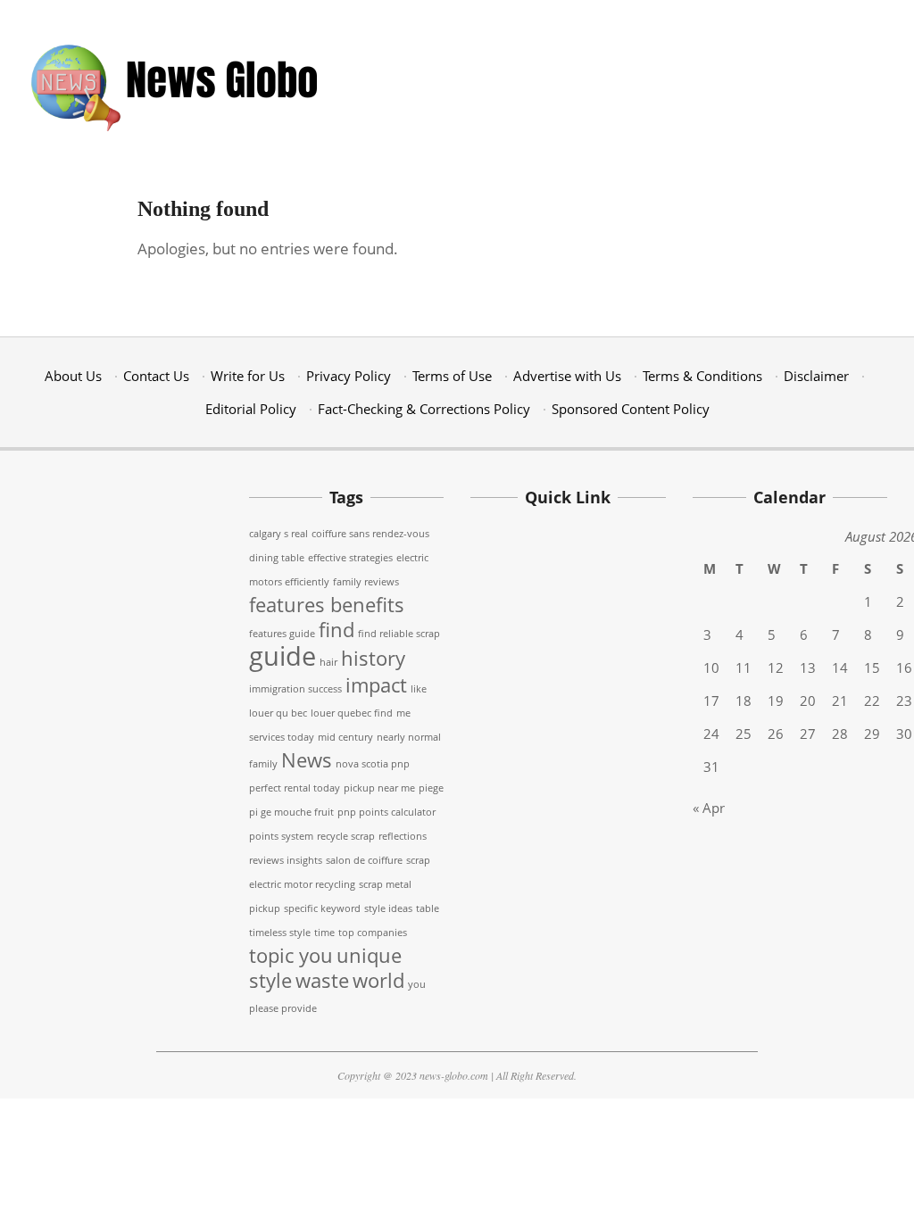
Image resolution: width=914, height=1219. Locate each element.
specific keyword (322, 908)
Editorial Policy (250, 409)
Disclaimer (816, 376)
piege (431, 788)
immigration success (295, 689)
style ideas (388, 908)
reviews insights (285, 860)
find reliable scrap (399, 633)
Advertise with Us (567, 376)
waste (322, 980)
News (306, 760)
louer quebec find (352, 713)
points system (281, 836)
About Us (73, 376)
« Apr (709, 808)
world (378, 980)
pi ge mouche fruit (291, 812)
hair (328, 662)
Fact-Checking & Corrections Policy (424, 409)
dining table (276, 557)
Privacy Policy (348, 376)
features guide (282, 633)
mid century (345, 737)
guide (282, 656)
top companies (372, 932)
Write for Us (248, 376)
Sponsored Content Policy (631, 409)
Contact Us (156, 376)
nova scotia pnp (373, 764)
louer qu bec (278, 713)
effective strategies (350, 557)
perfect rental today (294, 788)
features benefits (326, 605)
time (324, 932)
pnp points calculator (386, 812)
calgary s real (278, 533)
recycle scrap (346, 836)
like (419, 689)
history (373, 658)
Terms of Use (452, 376)
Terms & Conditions (702, 376)
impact (376, 685)
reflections (402, 836)
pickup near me (379, 788)
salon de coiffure (364, 860)
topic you (291, 955)
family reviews (366, 582)
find (336, 630)
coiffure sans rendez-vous (370, 533)
